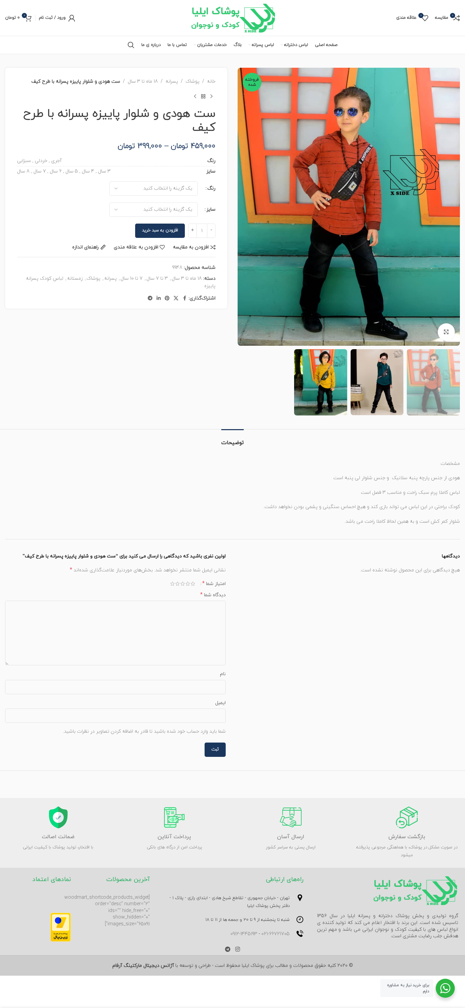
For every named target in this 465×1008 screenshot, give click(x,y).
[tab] (232, 439)
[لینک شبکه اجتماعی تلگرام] (150, 299)
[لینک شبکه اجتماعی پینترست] (167, 299)
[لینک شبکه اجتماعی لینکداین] (159, 299)
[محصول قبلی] (211, 96)
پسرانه (171, 81)
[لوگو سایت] (232, 17)
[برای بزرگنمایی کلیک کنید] (446, 331)
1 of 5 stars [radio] (192, 583)
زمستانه (75, 278)
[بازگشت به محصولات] (203, 96)
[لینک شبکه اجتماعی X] (176, 299)
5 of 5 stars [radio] (172, 583)
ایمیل (220, 703)
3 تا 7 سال (157, 278)
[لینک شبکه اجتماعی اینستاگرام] (237, 949)
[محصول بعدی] (195, 96)
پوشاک (192, 81)
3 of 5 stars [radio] (182, 583)
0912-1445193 (243, 934)
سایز (210, 209)
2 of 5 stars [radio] (187, 583)
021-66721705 (275, 934)
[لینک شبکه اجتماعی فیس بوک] (184, 299)
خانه (211, 81)
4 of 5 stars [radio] (177, 583)
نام (223, 674)
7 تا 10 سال (132, 278)
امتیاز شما (214, 583)
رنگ (211, 188)
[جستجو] (131, 45)
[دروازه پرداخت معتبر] (60, 927)
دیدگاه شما (213, 595)
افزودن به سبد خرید (160, 230)
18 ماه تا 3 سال (143, 81)
